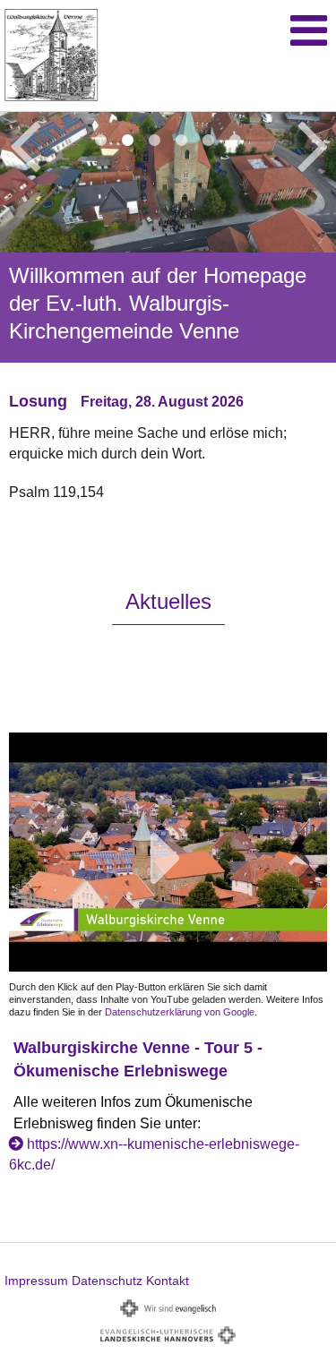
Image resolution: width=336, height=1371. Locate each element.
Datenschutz (107, 1280)
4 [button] (182, 141)
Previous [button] (24, 143)
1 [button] (101, 141)
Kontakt (167, 1280)
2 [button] (128, 141)
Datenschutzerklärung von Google (179, 1012)
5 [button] (209, 141)
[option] (168, 327)
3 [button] (155, 141)
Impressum (36, 1280)
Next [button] (313, 143)
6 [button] (236, 141)
